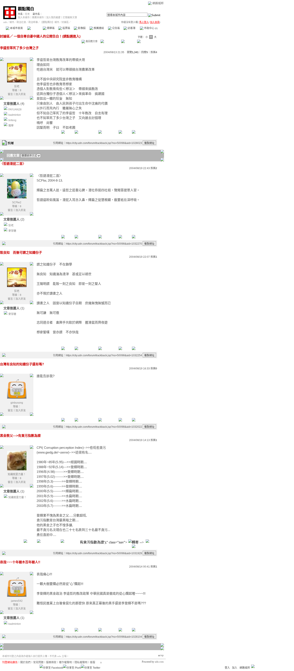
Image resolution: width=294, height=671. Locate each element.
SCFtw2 (16, 202)
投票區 (66, 28)
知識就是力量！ (17, 474)
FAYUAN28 (15, 109)
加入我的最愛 (53, 17)
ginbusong (17, 402)
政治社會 (21, 22)
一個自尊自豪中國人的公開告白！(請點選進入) (46, 36)
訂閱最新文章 (70, 17)
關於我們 (25, 662)
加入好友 (20, 94)
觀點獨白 (26, 9)
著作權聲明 (65, 662)
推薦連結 (98, 28)
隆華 (11, 125)
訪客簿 (131, 28)
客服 (92, 662)
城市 (11, 22)
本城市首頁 (16, 28)
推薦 (153, 52)
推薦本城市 (38, 17)
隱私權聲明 (80, 662)
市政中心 (150, 28)
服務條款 (51, 662)
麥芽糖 (12, 230)
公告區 (115, 28)
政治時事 (33, 22)
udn (5, 22)
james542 (17, 600)
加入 (234, 667)
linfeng (12, 120)
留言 (10, 94)
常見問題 (38, 662)
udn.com (159, 661)
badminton (14, 114)
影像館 (81, 28)
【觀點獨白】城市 (49, 22)
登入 (227, 667)
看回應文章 (91, 41)
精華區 (50, 28)
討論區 (35, 28)
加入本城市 (24, 17)
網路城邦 (158, 3)
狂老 (27, 14)
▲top (161, 655)
